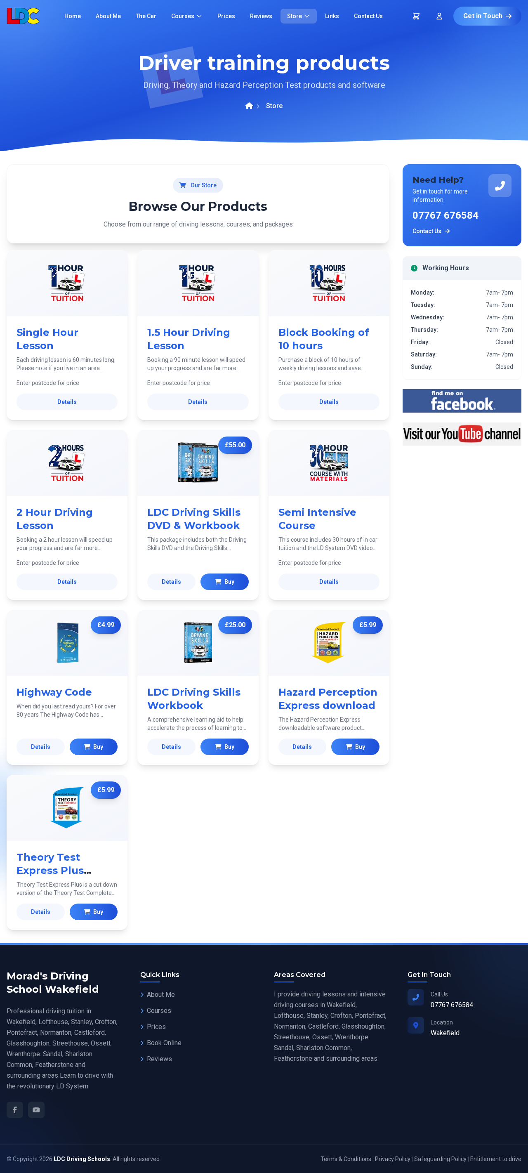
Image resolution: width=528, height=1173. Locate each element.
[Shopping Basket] (416, 16)
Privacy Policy (392, 1159)
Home (72, 16)
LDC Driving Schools (82, 1159)
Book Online (164, 1043)
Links (332, 16)
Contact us (368, 16)
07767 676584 (445, 215)
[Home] (249, 106)
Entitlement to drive (495, 1159)
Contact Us (426, 231)
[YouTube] (36, 1110)
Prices (226, 16)
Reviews (261, 16)
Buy (228, 581)
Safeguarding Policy (440, 1159)
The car (146, 16)
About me (108, 16)
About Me (161, 994)
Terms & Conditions (346, 1159)
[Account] (439, 16)
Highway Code (54, 692)
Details (67, 402)
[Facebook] (15, 1110)
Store (294, 16)
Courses (182, 16)
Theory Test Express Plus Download (50, 870)
